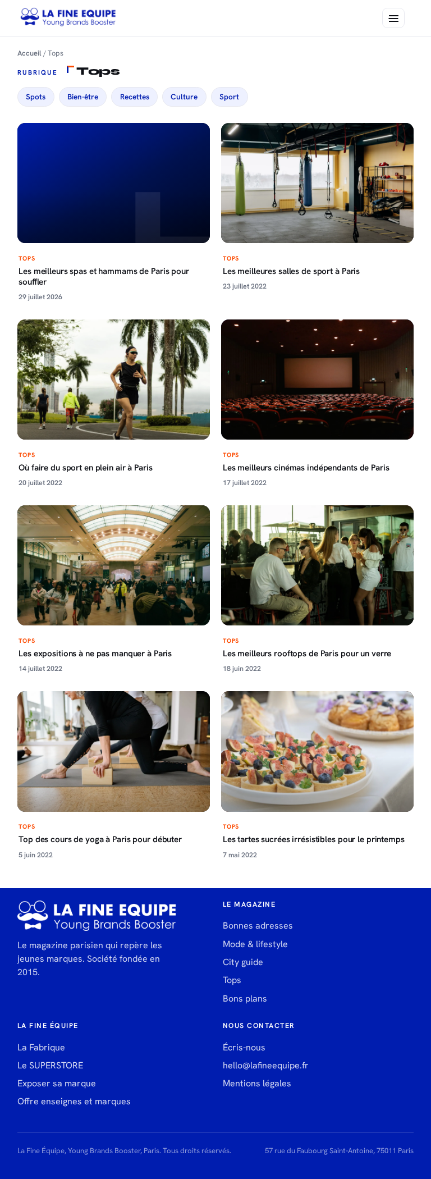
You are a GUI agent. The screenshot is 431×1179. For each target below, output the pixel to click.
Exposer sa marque (56, 1083)
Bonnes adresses (258, 925)
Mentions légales (257, 1083)
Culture (184, 97)
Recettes (134, 97)
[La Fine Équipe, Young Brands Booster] (68, 18)
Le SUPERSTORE (50, 1065)
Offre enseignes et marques (74, 1101)
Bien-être (82, 97)
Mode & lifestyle (255, 944)
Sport (229, 97)
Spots (35, 97)
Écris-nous (244, 1047)
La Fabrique (41, 1047)
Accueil (29, 53)
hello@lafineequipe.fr (266, 1065)
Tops (232, 980)
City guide (243, 962)
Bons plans (245, 998)
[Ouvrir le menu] (393, 18)
